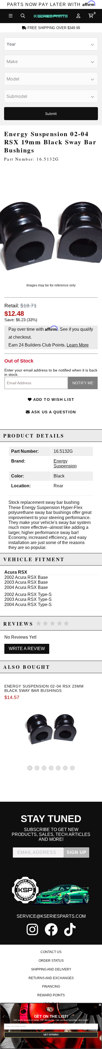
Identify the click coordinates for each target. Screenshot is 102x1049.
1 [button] (30, 768)
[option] (51, 222)
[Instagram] (32, 929)
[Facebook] (51, 929)
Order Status (51, 961)
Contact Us (51, 952)
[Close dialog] (100, 1005)
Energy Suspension (65, 463)
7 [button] (72, 768)
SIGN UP (76, 852)
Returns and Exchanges (51, 978)
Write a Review (27, 648)
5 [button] (58, 768)
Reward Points (51, 995)
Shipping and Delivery (51, 969)
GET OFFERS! (51, 1035)
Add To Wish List (53, 399)
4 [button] (51, 768)
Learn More (78, 345)
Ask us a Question (53, 412)
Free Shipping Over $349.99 (53, 28)
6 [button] (65, 768)
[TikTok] (70, 929)
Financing (51, 986)
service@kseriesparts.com (51, 916)
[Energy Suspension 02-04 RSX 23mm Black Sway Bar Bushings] (51, 731)
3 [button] (44, 768)
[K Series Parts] (50, 16)
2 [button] (37, 768)
